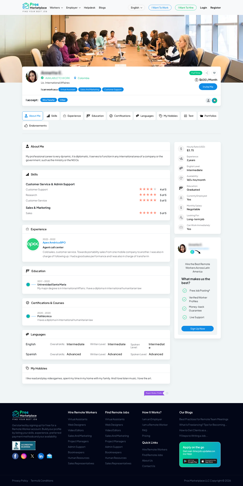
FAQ (144, 430)
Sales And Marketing (80, 435)
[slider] (148, 189)
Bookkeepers (76, 452)
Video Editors (76, 430)
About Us (147, 460)
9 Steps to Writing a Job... (193, 435)
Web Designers (77, 424)
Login (203, 7)
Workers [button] (55, 7)
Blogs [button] (102, 7)
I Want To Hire (186, 7)
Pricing (146, 435)
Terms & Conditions (42, 480)
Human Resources (78, 457)
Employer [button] (72, 7)
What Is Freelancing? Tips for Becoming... (203, 424)
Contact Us (148, 465)
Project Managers (78, 441)
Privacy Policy (20, 480)
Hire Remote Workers (82, 412)
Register (215, 7)
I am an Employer (152, 419)
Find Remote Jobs (117, 412)
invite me (208, 86)
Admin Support (76, 446)
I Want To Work (160, 7)
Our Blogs (186, 412)
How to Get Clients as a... (193, 430)
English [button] (135, 7)
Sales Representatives (81, 463)
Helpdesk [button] (89, 7)
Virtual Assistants (77, 419)
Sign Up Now (197, 328)
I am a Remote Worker (155, 424)
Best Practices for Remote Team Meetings (203, 419)
